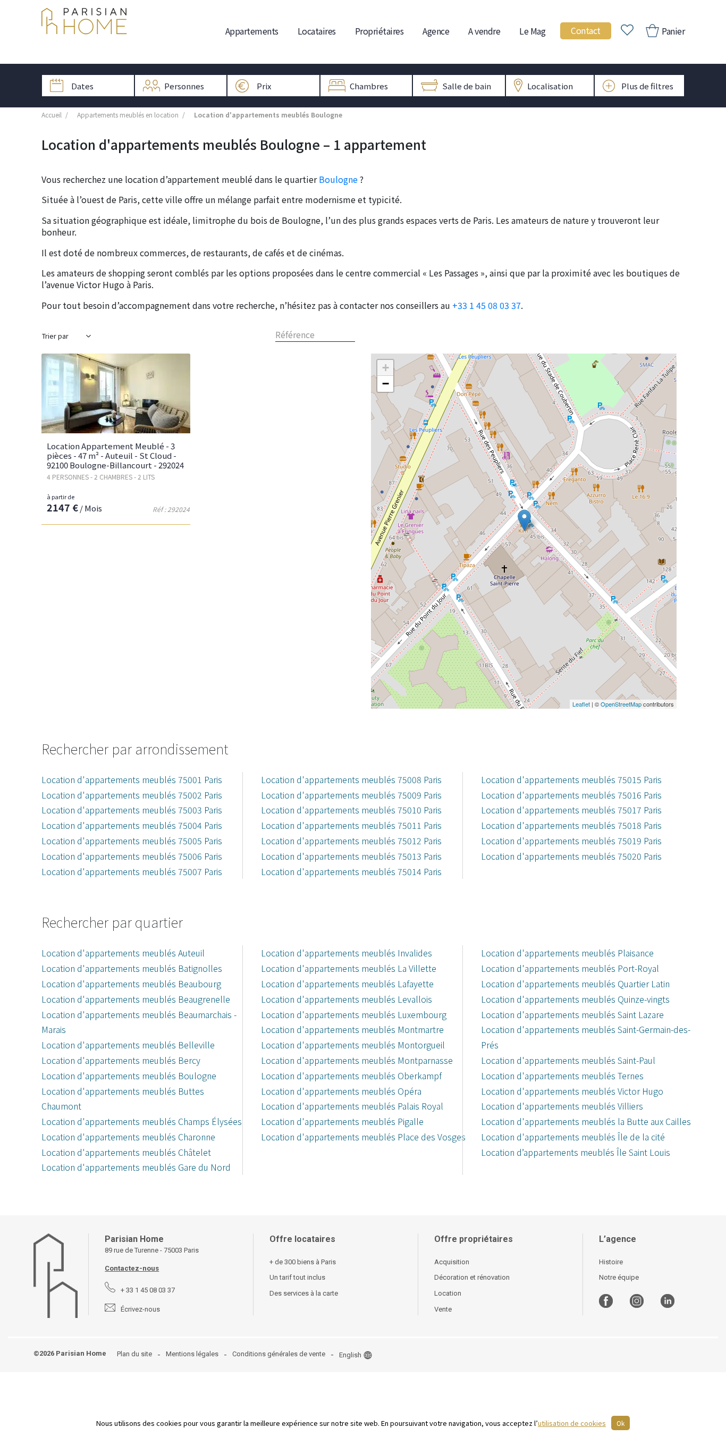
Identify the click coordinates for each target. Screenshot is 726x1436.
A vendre (484, 30)
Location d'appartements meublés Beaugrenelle (135, 999)
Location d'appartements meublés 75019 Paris (571, 840)
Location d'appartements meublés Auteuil (123, 952)
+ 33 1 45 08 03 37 (148, 1290)
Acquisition (451, 1262)
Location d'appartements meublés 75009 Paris (351, 794)
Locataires (317, 30)
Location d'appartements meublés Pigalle (342, 1121)
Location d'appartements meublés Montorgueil (353, 1044)
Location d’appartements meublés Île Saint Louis (575, 1152)
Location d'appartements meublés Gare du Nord (136, 1167)
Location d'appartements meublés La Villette (348, 968)
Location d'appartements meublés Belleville (128, 1044)
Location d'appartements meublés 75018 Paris (571, 825)
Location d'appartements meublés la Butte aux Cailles (586, 1121)
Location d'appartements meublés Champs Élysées (141, 1121)
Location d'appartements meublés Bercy (120, 1060)
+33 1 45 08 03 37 (486, 305)
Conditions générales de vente (278, 1354)
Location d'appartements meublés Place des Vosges (363, 1136)
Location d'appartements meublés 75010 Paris (351, 809)
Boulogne (338, 179)
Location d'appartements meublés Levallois (346, 999)
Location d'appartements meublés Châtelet (126, 1152)
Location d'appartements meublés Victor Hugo (572, 1091)
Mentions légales (192, 1354)
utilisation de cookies (572, 1423)
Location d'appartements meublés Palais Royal (352, 1105)
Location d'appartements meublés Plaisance (567, 952)
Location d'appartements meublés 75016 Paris (571, 794)
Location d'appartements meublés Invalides (346, 952)
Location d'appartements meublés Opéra (341, 1091)
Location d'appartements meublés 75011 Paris (351, 825)
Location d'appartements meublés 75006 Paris (131, 856)
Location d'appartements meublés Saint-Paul (568, 1060)
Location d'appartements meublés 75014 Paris (351, 871)
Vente (443, 1309)
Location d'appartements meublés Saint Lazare (572, 1014)
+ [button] (385, 367)
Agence (436, 30)
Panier (672, 30)
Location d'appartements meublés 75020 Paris (571, 856)
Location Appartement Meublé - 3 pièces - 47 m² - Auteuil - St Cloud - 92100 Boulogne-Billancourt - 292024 (115, 455)
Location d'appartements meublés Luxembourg (353, 1014)
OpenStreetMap (621, 704)
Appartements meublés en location (128, 114)
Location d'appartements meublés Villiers (562, 1105)
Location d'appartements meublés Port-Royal (570, 968)
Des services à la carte (303, 1293)
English (350, 1355)
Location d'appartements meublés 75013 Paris (351, 856)
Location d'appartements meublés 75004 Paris (131, 825)
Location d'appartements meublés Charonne (128, 1136)
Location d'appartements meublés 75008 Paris (351, 779)
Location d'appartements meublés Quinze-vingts (575, 999)
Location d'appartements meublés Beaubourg (131, 983)
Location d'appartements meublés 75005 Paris (131, 840)
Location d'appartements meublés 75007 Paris (131, 871)
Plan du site (134, 1354)
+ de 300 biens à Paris (302, 1262)
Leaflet (581, 704)
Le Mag (532, 30)
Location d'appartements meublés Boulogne (128, 1075)
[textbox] (315, 334)
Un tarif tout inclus (297, 1277)
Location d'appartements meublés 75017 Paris (571, 809)
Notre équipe (619, 1277)
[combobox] (315, 334)
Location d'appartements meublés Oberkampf (351, 1075)
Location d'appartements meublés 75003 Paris (131, 809)
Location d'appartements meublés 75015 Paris (571, 779)
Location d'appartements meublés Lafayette (347, 983)
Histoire (611, 1262)
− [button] (385, 383)
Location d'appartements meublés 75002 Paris (131, 794)
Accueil (51, 114)
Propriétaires (379, 30)
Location (447, 1293)
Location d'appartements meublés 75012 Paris (351, 840)
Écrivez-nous (140, 1309)
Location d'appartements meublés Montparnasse (357, 1060)
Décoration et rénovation (472, 1277)
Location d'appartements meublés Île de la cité (573, 1136)
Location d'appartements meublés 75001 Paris (131, 779)
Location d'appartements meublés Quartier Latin (575, 983)
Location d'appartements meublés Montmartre (352, 1029)
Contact (586, 30)
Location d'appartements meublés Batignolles (131, 968)
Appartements (251, 30)
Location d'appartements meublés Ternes (562, 1075)
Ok (620, 1422)
